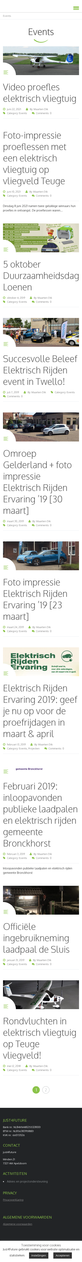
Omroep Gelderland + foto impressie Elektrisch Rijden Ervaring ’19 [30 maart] (37, 481)
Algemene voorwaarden (17, 1224)
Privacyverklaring (13, 1199)
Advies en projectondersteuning (27, 1181)
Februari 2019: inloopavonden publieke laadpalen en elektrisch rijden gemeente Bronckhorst (40, 814)
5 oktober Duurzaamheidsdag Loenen (41, 275)
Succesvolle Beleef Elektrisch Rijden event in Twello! (40, 370)
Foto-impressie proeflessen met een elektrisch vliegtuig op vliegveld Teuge (34, 157)
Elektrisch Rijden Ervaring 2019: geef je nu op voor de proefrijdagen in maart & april (40, 710)
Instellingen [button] (38, 1255)
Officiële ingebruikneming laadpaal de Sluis (36, 938)
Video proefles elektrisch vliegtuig (39, 92)
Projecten (34, 748)
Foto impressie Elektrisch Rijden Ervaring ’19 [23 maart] (35, 599)
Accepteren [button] (62, 1255)
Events (23, 113)
